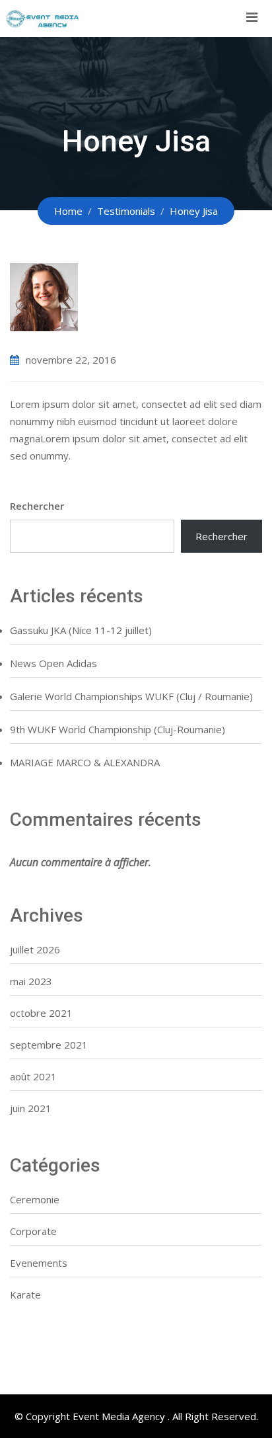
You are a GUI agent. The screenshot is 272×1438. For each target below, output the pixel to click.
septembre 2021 (49, 1044)
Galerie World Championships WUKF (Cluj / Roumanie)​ (131, 696)
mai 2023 (31, 981)
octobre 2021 (41, 1012)
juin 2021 (30, 1108)
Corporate (33, 1231)
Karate (25, 1294)
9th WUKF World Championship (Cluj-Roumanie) (117, 729)
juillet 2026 (35, 949)
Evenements (38, 1262)
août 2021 (33, 1076)
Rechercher (37, 505)
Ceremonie (34, 1199)
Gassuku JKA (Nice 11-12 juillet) (81, 630)
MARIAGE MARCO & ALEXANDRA (85, 762)
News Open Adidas (53, 663)
